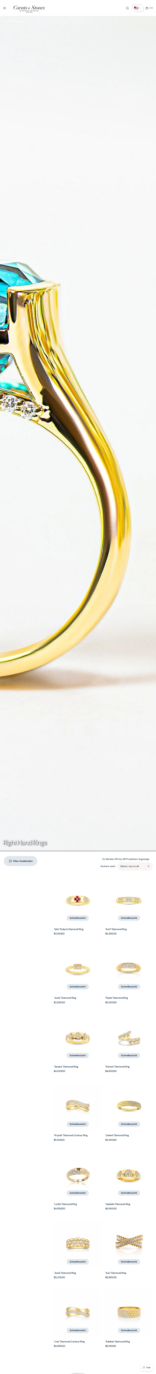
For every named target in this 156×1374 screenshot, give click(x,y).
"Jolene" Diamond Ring (117, 1135)
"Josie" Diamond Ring (65, 1273)
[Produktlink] (77, 900)
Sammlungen (17, 21)
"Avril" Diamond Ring (116, 929)
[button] (4, 8)
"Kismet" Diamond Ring (117, 1066)
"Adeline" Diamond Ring (117, 1341)
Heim (5, 21)
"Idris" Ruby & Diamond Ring (68, 929)
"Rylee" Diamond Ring (116, 997)
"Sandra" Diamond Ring (66, 1066)
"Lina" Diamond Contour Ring (69, 1341)
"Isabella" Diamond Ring (117, 1204)
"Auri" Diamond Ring (115, 1273)
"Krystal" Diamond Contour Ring (71, 1135)
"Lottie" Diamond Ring (65, 1204)
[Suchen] (127, 8)
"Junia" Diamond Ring (65, 997)
